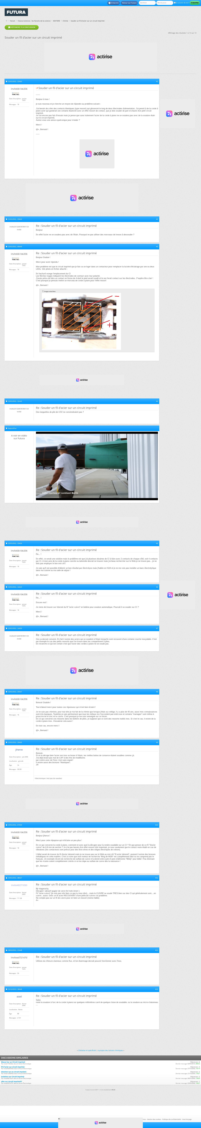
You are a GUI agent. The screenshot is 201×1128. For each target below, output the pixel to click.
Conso (143, 1119)
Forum (12, 21)
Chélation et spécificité (87, 1050)
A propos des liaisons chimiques (110, 1050)
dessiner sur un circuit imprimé (13, 1072)
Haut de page (187, 1119)
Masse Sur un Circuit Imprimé (13, 1062)
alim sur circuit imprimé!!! (11, 1081)
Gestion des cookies (154, 1119)
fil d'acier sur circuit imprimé (12, 1067)
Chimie (65, 21)
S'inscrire (113, 3)
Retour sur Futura (129, 3)
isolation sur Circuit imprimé (12, 1077)
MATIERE (56, 21)
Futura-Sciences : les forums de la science (34, 21)
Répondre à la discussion (21, 27)
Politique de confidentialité (171, 1119)
